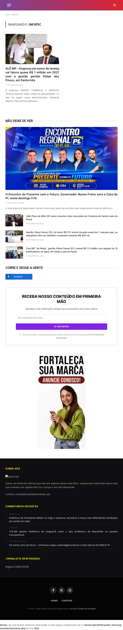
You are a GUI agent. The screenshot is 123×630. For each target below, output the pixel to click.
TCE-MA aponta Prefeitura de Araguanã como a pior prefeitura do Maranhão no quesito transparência (63, 533)
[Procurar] (114, 5)
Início (7, 14)
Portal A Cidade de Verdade (83, 608)
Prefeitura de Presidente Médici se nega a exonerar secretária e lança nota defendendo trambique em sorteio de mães (63, 519)
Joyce (11, 527)
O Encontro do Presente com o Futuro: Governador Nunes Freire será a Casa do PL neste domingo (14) (61, 196)
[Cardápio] (9, 5)
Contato (67, 600)
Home (54, 600)
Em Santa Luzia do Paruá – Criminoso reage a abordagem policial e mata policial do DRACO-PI (59, 545)
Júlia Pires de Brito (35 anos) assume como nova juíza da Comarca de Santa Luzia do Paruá (72, 218)
